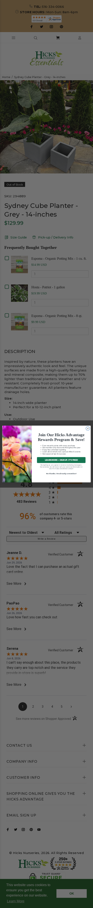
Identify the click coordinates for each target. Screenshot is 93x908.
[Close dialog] (88, 428)
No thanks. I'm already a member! (61, 473)
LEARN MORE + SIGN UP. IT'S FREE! (61, 459)
